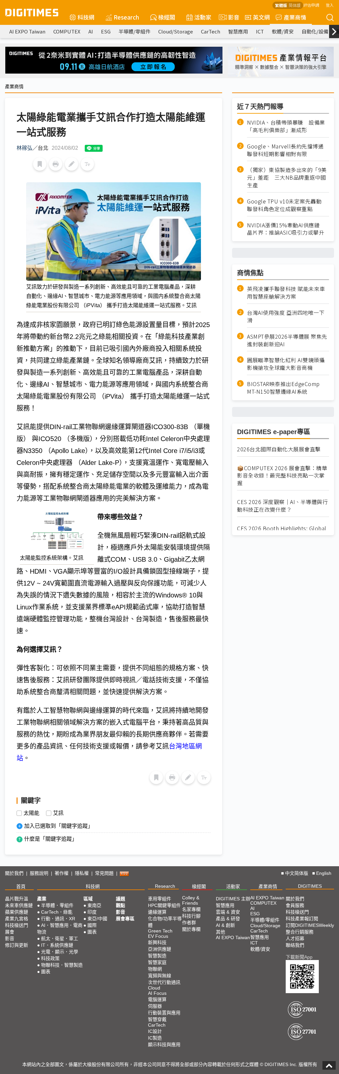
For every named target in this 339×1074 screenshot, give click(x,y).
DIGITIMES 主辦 (233, 898)
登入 (330, 5)
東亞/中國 (97, 918)
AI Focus (157, 993)
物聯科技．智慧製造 (62, 965)
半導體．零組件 (57, 905)
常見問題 (104, 873)
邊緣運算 (157, 912)
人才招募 (295, 938)
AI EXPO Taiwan (27, 31)
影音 (231, 17)
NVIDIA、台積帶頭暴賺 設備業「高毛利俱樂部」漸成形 (286, 126)
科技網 (85, 17)
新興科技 (157, 942)
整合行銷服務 (300, 931)
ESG (106, 31)
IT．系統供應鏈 (57, 945)
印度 (92, 912)
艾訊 (58, 813)
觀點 (120, 905)
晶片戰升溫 (16, 898)
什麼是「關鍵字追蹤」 (50, 839)
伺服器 (155, 1006)
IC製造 (155, 1038)
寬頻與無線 (159, 975)
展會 (9, 931)
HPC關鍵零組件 (164, 905)
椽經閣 (166, 17)
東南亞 (94, 905)
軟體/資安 (283, 31)
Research (126, 17)
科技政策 (50, 958)
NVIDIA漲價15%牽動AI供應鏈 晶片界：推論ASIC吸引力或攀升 (286, 229)
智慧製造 (157, 955)
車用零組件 (159, 898)
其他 (220, 931)
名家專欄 (191, 909)
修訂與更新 (16, 945)
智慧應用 (238, 31)
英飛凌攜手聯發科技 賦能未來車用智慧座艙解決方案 (286, 292)
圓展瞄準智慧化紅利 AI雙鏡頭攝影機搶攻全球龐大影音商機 (285, 363)
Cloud (154, 987)
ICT (260, 31)
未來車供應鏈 (19, 905)
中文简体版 (296, 873)
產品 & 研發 (228, 918)
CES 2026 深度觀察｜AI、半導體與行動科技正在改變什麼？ (282, 505)
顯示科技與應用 (164, 1044)
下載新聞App (299, 957)
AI (90, 31)
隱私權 (82, 873)
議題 (120, 898)
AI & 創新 (225, 925)
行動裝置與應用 (164, 1012)
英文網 (261, 17)
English (323, 873)
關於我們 (14, 873)
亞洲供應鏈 (159, 949)
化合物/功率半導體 (165, 922)
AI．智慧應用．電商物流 (59, 928)
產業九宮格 (16, 918)
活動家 (202, 17)
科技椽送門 (16, 925)
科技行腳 (191, 916)
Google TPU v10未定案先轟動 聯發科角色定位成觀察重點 (287, 205)
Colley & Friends (190, 900)
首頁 (20, 886)
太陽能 (31, 813)
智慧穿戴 (157, 1019)
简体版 (295, 5)
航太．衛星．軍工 (59, 938)
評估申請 (311, 5)
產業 (41, 898)
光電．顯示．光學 (59, 951)
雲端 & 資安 (228, 912)
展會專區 (125, 918)
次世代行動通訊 (164, 982)
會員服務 (295, 905)
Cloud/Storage (175, 31)
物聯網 (155, 969)
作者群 (189, 922)
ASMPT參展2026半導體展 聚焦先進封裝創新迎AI (287, 340)
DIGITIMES (310, 886)
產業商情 (295, 17)
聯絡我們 (295, 945)
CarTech (210, 31)
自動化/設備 (315, 31)
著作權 (62, 873)
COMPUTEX (66, 31)
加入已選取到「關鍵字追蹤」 (58, 826)
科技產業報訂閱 (302, 918)
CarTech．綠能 (57, 912)
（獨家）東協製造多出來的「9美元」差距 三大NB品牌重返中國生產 (287, 177)
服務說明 (39, 873)
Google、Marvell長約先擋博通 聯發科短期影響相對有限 (288, 150)
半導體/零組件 (134, 31)
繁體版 (281, 5)
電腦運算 (157, 999)
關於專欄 (191, 929)
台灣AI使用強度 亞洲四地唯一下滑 (285, 316)
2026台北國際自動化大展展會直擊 (279, 449)
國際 (92, 925)
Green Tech (160, 930)
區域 (88, 898)
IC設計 (155, 1031)
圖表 (45, 971)
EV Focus (158, 936)
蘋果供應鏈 (16, 912)
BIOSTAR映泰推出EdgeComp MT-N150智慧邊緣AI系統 (283, 387)
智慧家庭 (157, 962)
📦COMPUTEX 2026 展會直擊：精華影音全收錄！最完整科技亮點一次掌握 (282, 475)
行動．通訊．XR (58, 918)
